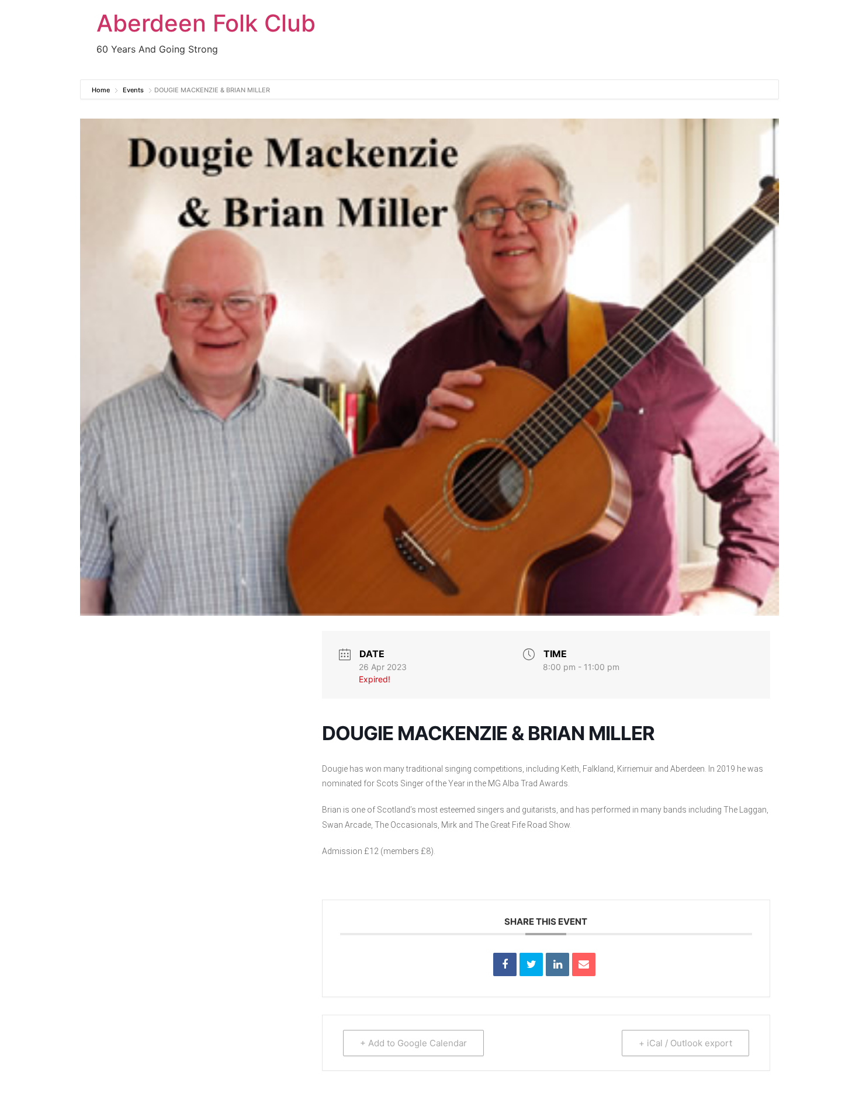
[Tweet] (531, 964)
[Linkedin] (557, 964)
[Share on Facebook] (505, 964)
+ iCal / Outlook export (685, 1043)
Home (102, 90)
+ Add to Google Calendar (413, 1043)
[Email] (583, 964)
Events (133, 90)
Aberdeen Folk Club (206, 23)
